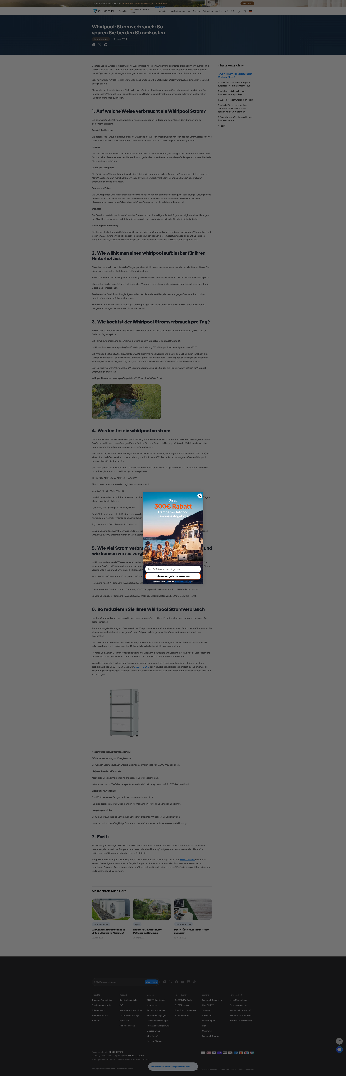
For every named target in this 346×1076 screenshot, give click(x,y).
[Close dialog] (200, 496)
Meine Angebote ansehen (173, 576)
